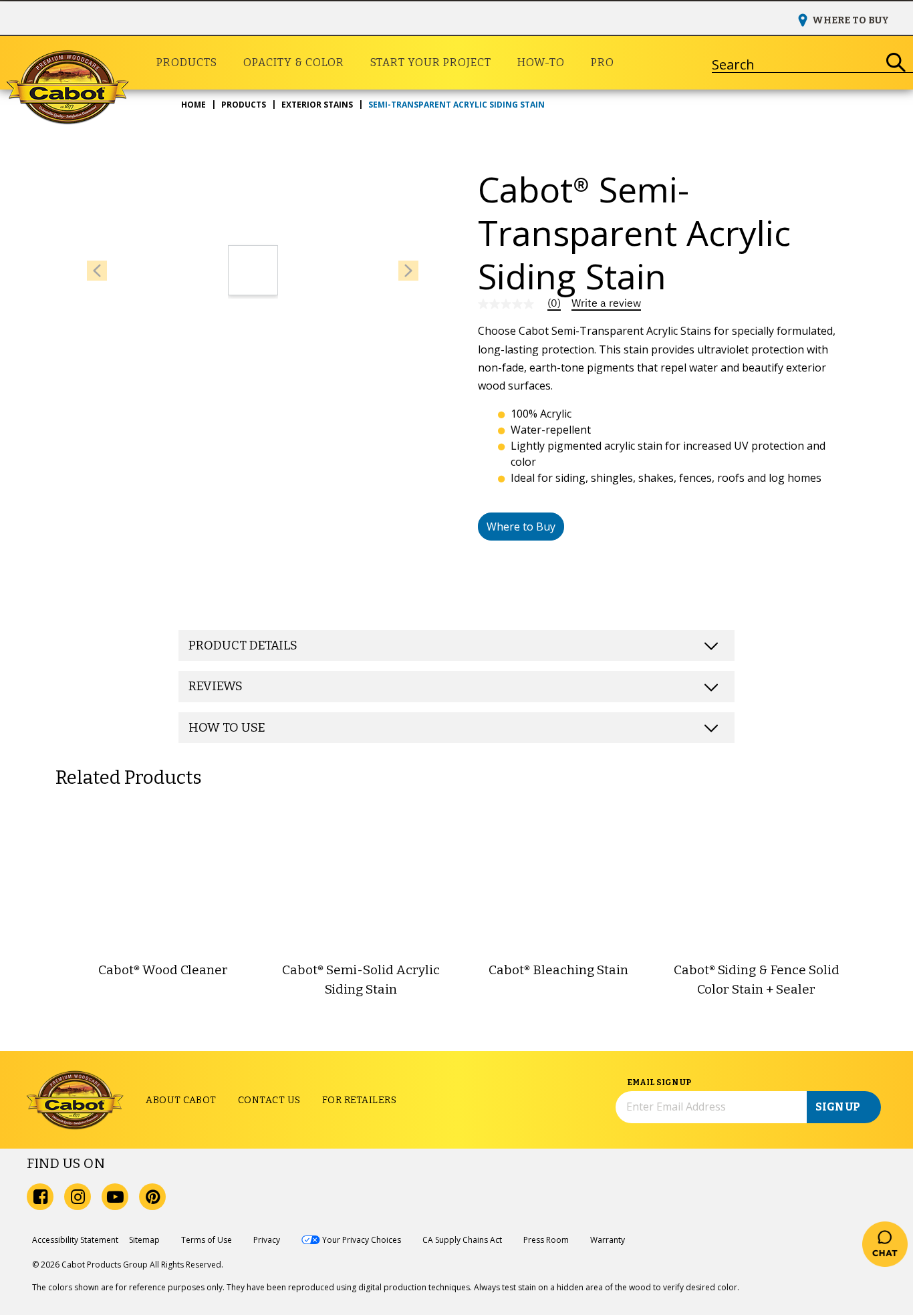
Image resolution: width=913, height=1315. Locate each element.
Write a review (606, 303)
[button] (521, 527)
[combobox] (796, 63)
